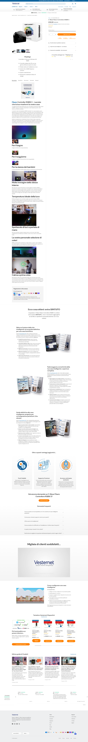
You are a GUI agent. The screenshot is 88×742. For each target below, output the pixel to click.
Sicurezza (67, 738)
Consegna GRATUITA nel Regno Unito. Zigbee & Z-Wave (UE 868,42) (51, 0)
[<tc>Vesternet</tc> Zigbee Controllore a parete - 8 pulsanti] (71, 624)
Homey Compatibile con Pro (22, 15)
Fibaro (14, 102)
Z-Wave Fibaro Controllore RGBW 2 (32, 15)
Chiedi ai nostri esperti (44, 500)
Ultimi (36, 6)
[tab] (14, 80)
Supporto (74, 6)
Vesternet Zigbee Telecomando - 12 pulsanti (35, 632)
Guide (51, 726)
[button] (75, 3)
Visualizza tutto (44, 616)
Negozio (20, 6)
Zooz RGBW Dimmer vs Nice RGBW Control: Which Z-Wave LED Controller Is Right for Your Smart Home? (19, 669)
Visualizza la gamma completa (21, 644)
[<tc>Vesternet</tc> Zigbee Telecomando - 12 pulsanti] (36, 624)
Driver (51, 722)
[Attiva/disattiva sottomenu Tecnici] (33, 6)
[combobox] (45, 3)
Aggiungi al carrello (66, 34)
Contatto (51, 718)
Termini (60, 738)
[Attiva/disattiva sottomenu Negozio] (22, 6)
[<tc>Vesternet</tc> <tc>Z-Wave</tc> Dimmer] (48, 624)
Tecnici (31, 6)
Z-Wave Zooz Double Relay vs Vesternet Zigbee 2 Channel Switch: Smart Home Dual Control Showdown (68, 669)
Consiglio (66, 6)
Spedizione (55, 24)
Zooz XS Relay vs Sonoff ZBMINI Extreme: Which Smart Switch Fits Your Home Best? (35, 668)
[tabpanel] (27, 183)
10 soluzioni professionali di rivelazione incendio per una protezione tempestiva (52, 668)
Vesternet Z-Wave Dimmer (47, 631)
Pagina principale (14, 15)
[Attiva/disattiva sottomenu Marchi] (28, 6)
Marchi (25, 6)
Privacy (63, 738)
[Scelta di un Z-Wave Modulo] (27, 90)
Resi (50, 724)
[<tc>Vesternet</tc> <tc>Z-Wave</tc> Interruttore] (59, 624)
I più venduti (74, 716)
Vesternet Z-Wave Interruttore (59, 631)
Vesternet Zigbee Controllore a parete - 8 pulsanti (71, 632)
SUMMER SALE (15, 6)
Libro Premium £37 (22, 333)
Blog (70, 6)
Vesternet (15, 738)
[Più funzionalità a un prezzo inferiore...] (21, 624)
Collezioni (73, 718)
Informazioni (60, 6)
